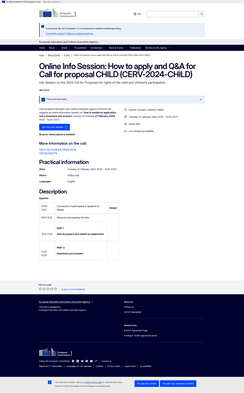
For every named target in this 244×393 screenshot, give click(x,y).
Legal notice (130, 366)
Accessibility (145, 366)
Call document (46, 153)
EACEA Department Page (136, 330)
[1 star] (40, 288)
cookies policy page (93, 382)
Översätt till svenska (55, 33)
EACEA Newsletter (132, 312)
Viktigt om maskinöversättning (79, 33)
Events (67, 55)
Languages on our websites (79, 366)
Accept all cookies (146, 383)
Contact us (129, 307)
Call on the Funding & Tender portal (57, 149)
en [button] (139, 14)
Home (42, 48)
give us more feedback (74, 289)
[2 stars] (42, 288)
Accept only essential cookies (178, 383)
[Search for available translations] (56, 153)
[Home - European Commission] (59, 13)
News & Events (54, 55)
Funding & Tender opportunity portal (140, 335)
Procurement (80, 48)
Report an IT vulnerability (50, 366)
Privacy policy (113, 366)
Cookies (99, 366)
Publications (135, 48)
